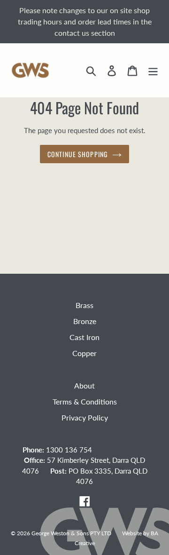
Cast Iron (84, 337)
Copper (84, 353)
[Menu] (153, 70)
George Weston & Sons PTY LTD (71, 533)
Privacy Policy (84, 417)
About (84, 385)
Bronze (84, 321)
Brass (84, 305)
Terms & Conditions (85, 401)
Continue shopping (77, 154)
